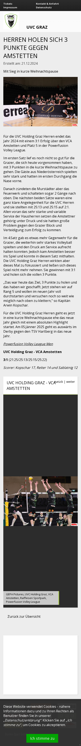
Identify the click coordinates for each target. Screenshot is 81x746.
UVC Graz (37, 27)
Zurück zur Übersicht (23, 616)
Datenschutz (44, 7)
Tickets (7, 3)
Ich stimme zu (42, 738)
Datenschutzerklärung (22, 720)
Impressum (10, 7)
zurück (58, 382)
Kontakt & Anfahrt (47, 3)
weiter (70, 382)
